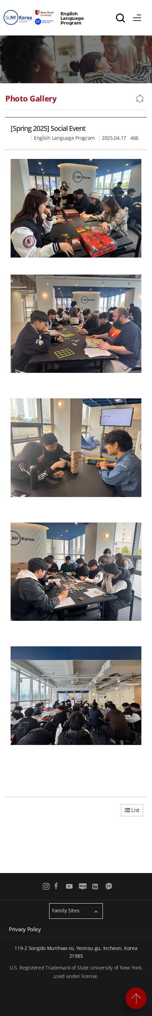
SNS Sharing (140, 98)
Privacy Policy (25, 929)
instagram (46, 886)
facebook (56, 886)
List (134, 809)
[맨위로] (136, 998)
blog (82, 886)
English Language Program (72, 18)
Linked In (96, 886)
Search (120, 17)
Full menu (137, 16)
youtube (69, 886)
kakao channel (109, 886)
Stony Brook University (30, 17)
